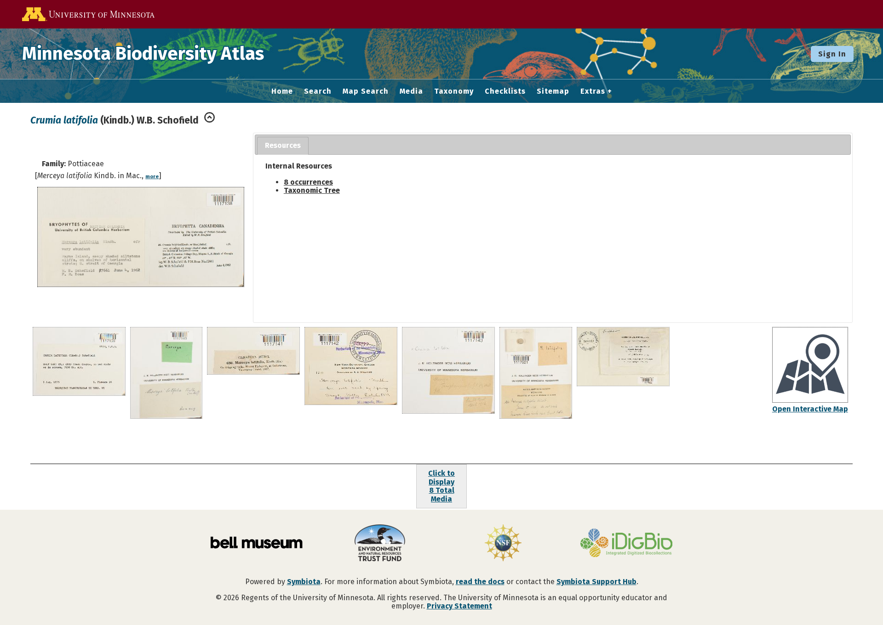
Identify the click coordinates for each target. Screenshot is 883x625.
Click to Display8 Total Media (441, 486)
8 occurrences (308, 182)
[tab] (283, 146)
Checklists (505, 91)
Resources (283, 145)
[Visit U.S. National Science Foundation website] (503, 543)
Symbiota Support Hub (596, 581)
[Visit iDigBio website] (626, 544)
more (152, 177)
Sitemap (553, 91)
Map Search (366, 91)
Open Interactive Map (810, 409)
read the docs (480, 581)
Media (411, 91)
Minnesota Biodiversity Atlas (143, 54)
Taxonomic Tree (312, 190)
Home (282, 91)
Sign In (832, 54)
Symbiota (304, 581)
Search (318, 91)
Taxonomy (454, 91)
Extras (592, 91)
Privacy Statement (459, 606)
